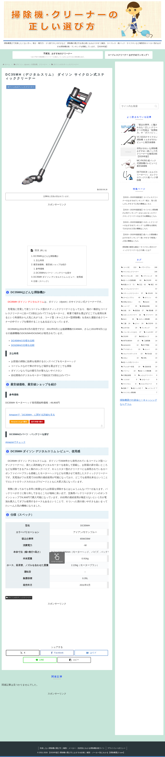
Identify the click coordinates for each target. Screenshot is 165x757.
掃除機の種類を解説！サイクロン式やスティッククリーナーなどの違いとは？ (139, 248)
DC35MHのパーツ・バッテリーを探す (53, 273)
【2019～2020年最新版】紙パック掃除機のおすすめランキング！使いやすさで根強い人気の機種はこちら (140, 237)
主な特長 (40, 260)
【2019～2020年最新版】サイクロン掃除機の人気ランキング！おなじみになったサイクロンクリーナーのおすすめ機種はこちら (140, 213)
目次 (37, 250)
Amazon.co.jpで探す (19, 422)
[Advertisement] (57, 225)
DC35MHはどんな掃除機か (46, 256)
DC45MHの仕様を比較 (23, 340)
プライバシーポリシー (116, 748)
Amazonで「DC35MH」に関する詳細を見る (32, 414)
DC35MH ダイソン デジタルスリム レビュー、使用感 (58, 277)
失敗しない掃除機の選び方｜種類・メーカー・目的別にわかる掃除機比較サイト (72, 748)
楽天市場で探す (37, 422)
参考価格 (40, 268)
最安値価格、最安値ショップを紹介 (49, 264)
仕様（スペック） (41, 281)
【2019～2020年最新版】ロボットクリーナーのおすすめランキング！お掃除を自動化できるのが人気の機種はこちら (140, 225)
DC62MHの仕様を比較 (23, 345)
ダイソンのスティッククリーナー (19, 597)
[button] (74, 660)
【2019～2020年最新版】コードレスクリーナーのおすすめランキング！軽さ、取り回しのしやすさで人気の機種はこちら (140, 200)
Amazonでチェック (15, 442)
